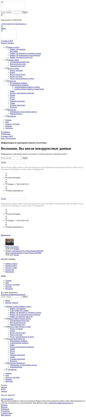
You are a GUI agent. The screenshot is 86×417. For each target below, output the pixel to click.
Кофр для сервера (12, 247)
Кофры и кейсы (11, 264)
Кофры (16, 249)
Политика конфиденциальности (13, 294)
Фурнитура (9, 270)
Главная (8, 280)
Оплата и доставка (12, 285)
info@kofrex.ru (20, 24)
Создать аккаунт (7, 399)
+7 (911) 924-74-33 (8, 24)
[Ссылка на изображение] (13, 163)
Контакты (9, 289)
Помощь (8, 287)
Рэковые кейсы (11, 266)
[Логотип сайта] (12, 10)
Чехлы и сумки (11, 268)
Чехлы (16, 255)
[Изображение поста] (9, 245)
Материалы (9, 272)
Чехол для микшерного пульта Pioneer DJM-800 (23, 253)
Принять (4, 405)
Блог (7, 282)
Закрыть (4, 387)
